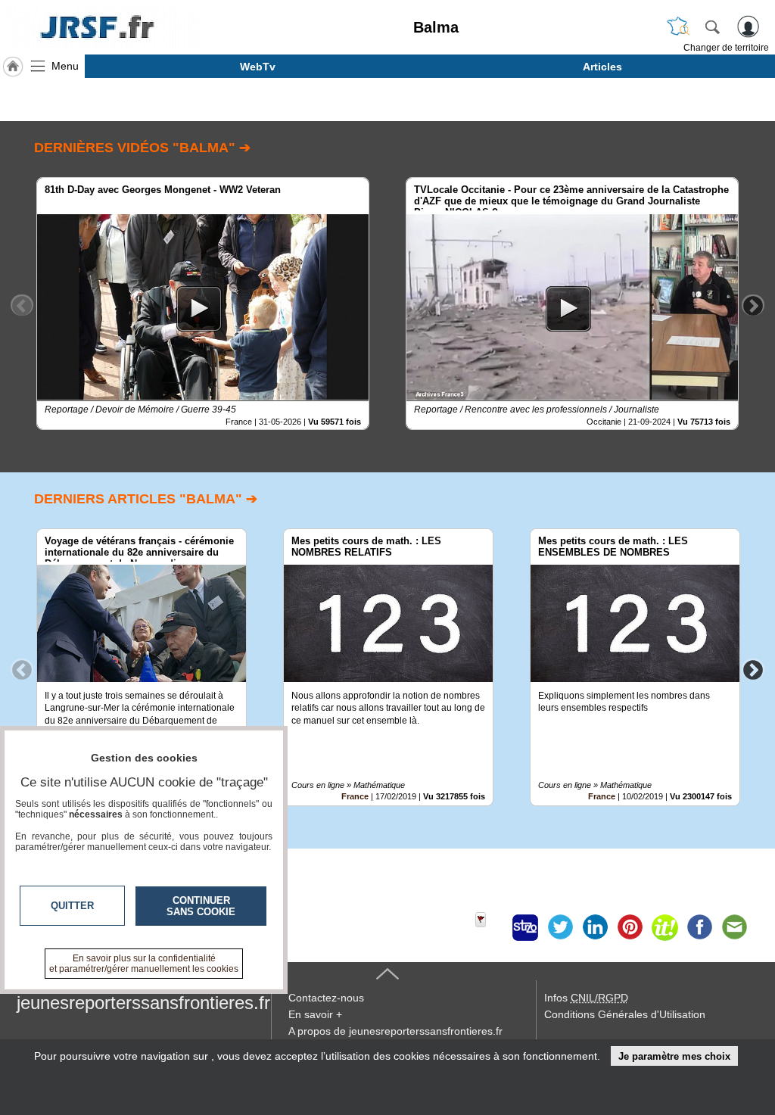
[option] (202, 303)
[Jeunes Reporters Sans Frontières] (104, 27)
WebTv (257, 67)
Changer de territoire (726, 47)
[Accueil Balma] (13, 66)
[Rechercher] (712, 26)
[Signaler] (490, 927)
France (355, 796)
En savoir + (315, 1014)
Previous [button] (22, 305)
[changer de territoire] (678, 26)
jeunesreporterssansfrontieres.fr (143, 1002)
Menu (65, 66)
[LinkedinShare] (595, 927)
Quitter (72, 905)
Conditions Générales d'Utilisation (624, 1014)
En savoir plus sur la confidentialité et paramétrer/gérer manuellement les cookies (143, 963)
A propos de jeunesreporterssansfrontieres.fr (395, 1031)
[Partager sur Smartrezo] (525, 927)
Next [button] (753, 305)
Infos (586, 998)
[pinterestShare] (630, 927)
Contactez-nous (326, 998)
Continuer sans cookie (201, 906)
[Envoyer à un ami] (734, 927)
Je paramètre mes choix (674, 1056)
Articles (602, 67)
